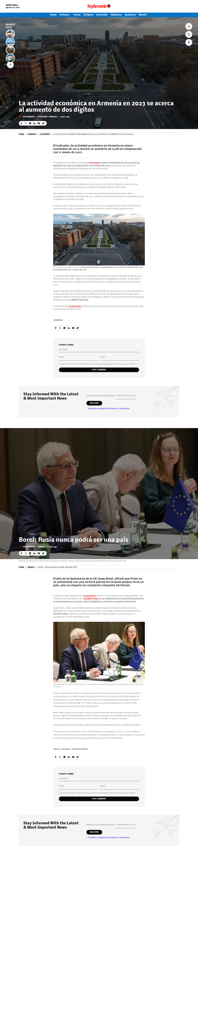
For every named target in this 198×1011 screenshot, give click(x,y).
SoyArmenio (75, 306)
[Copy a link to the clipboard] (43, 123)
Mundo (41, 547)
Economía (42, 117)
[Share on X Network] (25, 123)
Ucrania (66, 749)
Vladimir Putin (90, 599)
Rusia (57, 749)
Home (21, 134)
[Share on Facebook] (21, 123)
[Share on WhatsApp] (30, 123)
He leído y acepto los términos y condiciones (109, 409)
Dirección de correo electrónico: (101, 396)
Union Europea (80, 749)
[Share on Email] (39, 123)
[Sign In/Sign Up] (188, 26)
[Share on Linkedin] (34, 123)
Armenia (53, 117)
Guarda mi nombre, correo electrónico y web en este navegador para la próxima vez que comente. (98, 364)
